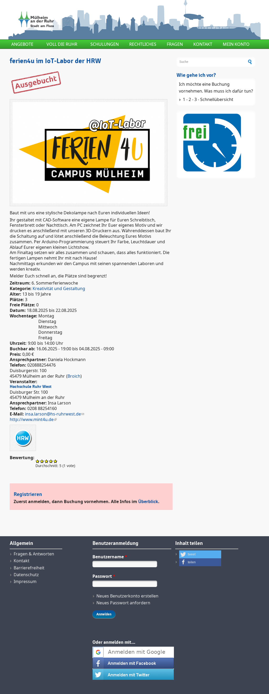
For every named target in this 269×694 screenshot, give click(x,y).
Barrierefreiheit (29, 568)
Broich (74, 376)
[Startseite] (91, 19)
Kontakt (202, 44)
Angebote (22, 44)
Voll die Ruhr (61, 44)
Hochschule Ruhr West (30, 386)
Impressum (25, 581)
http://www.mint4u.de (32, 419)
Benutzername (109, 557)
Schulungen (104, 44)
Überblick (148, 501)
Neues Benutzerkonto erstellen (127, 596)
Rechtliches (142, 44)
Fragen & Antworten (34, 554)
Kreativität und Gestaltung (59, 288)
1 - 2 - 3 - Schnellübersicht (208, 99)
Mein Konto (236, 44)
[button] (200, 554)
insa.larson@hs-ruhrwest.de (53, 414)
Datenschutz (26, 575)
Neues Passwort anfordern (123, 603)
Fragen (175, 44)
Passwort (103, 576)
